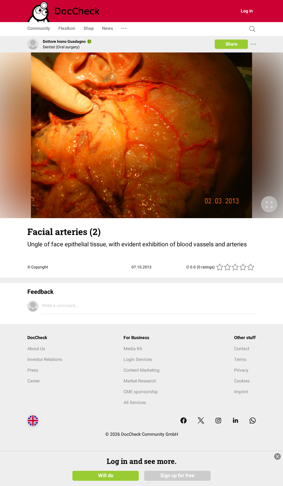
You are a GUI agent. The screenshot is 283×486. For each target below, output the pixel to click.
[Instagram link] (218, 421)
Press (32, 370)
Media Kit (133, 348)
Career (33, 381)
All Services (135, 402)
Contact (241, 348)
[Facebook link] (183, 421)
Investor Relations (44, 359)
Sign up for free (177, 475)
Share (231, 44)
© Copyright (37, 267)
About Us (36, 348)
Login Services (138, 359)
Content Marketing (141, 370)
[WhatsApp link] (253, 421)
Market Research (140, 381)
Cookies (242, 381)
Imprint (241, 391)
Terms (240, 359)
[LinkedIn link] (235, 421)
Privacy (241, 370)
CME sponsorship (141, 391)
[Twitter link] (201, 421)
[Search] (251, 29)
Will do (105, 475)
